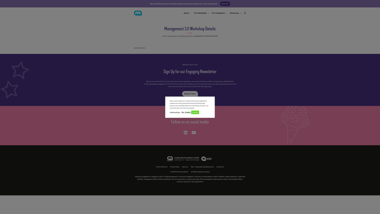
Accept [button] (195, 112)
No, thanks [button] (186, 112)
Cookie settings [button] (175, 112)
